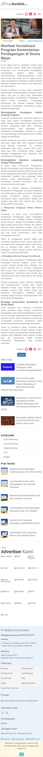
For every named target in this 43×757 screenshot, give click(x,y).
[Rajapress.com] (25, 735)
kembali (21, 355)
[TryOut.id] (6, 740)
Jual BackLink (27, 673)
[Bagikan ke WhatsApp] (26, 14)
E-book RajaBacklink (29, 701)
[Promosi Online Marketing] (8, 380)
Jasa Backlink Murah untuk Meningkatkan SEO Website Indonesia (22, 484)
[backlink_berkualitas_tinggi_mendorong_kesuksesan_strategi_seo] (8, 401)
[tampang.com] (19, 740)
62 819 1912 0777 (26, 635)
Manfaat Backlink (28, 683)
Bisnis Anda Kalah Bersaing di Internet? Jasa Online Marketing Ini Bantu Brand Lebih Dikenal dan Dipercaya (21, 384)
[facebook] (8, 367)
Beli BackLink (6, 673)
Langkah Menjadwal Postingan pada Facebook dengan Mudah (29, 367)
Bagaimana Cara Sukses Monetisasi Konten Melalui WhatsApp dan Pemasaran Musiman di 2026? (21, 404)
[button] (39, 549)
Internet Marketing (35, 41)
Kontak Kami (6, 678)
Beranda (4, 668)
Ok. (22, 754)
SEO (6, 452)
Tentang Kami (27, 668)
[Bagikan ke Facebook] (30, 14)
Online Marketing (11, 439)
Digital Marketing (10, 448)
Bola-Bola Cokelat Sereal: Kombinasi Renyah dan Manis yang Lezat (29, 420)
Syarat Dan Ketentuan (10, 688)
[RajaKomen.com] (9, 735)
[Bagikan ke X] (34, 14)
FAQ (23, 678)
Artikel (21, 41)
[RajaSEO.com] (33, 740)
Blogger (7, 457)
